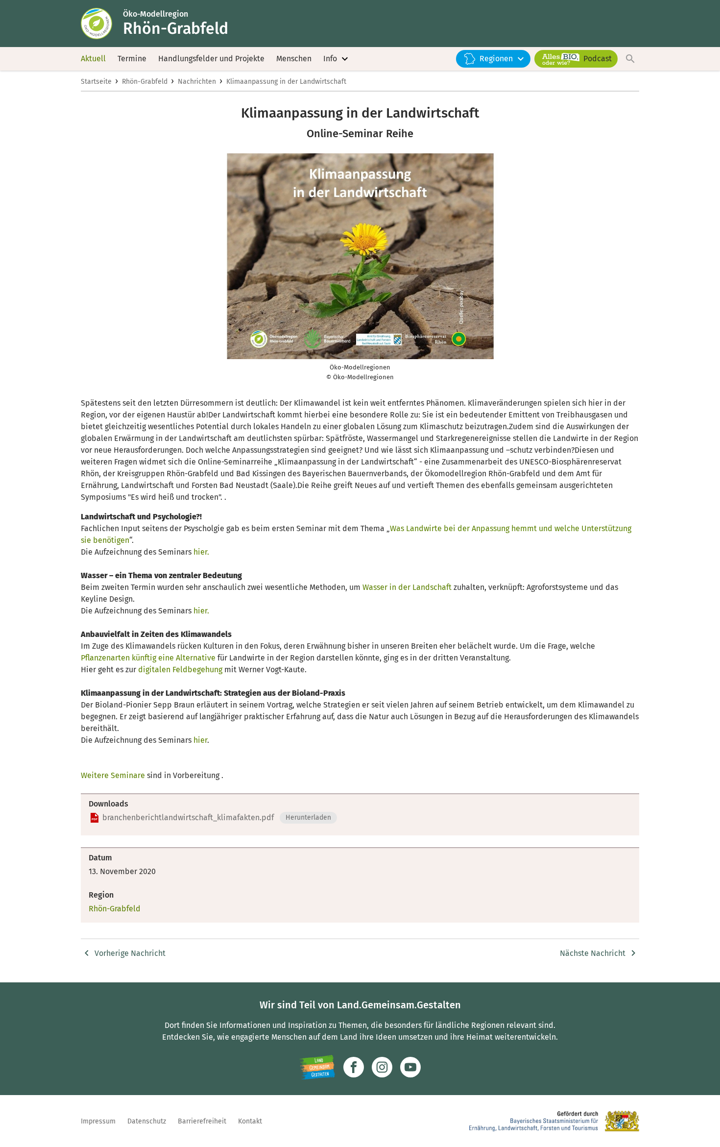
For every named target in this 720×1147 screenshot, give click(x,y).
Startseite (96, 81)
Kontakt (250, 1121)
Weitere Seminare (113, 775)
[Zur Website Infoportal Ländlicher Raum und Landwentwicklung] (317, 1067)
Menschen (294, 58)
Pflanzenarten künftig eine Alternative (148, 657)
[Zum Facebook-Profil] (353, 1067)
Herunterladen (308, 817)
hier (200, 740)
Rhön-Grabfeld (145, 81)
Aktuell (93, 58)
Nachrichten (197, 81)
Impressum (98, 1121)
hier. (201, 552)
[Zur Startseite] (102, 23)
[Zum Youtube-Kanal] (410, 1067)
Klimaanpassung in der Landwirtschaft (286, 81)
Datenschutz (146, 1121)
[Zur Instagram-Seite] (382, 1067)
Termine (132, 58)
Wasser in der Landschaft (407, 587)
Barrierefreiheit (202, 1121)
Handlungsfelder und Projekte (211, 58)
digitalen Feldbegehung (180, 669)
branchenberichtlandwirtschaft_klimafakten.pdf (188, 817)
